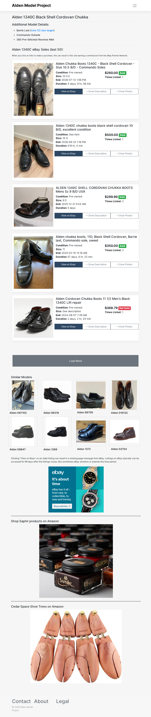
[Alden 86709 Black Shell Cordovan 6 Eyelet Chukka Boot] (91, 394)
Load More (75, 360)
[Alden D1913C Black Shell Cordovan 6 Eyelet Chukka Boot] (124, 395)
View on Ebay (68, 91)
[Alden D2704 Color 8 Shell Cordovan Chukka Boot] (124, 431)
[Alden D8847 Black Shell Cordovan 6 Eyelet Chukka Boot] (23, 431)
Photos (128, 91)
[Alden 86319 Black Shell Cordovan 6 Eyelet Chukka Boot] (57, 395)
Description (101, 91)
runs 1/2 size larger (42, 30)
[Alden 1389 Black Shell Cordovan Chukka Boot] (57, 431)
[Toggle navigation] (135, 5)
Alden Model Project (31, 5)
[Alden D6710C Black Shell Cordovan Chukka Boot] (23, 395)
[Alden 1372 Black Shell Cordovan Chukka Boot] (91, 431)
